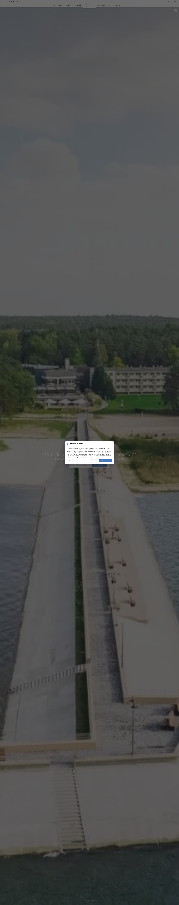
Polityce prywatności (83, 449)
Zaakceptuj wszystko (106, 460)
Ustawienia (94, 460)
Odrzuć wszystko (70, 460)
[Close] (111, 444)
